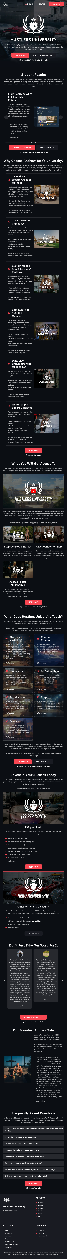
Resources (8, 1233)
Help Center (9, 1239)
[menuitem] (30, 4)
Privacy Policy (42, 1233)
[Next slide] (61, 117)
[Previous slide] (6, 117)
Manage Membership (11, 1244)
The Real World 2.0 (34, 921)
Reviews (40, 1205)
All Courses (42, 761)
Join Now (56, 4)
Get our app (12, 297)
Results (40, 1211)
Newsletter (8, 1236)
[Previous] (4, 979)
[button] (31, 142)
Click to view (9, 663)
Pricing (40, 1213)
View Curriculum (42, 55)
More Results (47, 147)
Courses (42, 4)
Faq (39, 1216)
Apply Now (8, 1247)
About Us (40, 1202)
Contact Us (41, 1230)
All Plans (33, 933)
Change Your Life (22, 147)
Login (6, 1230)
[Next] (62, 979)
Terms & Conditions (44, 1236)
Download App (9, 1241)
